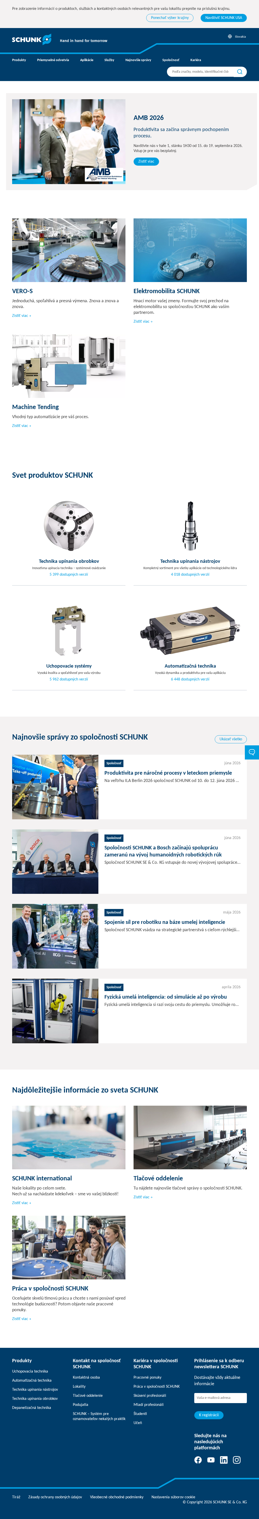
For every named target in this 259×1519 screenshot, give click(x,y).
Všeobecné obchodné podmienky (116, 1497)
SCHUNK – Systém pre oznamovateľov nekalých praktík (99, 1416)
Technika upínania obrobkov (35, 1399)
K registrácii (209, 1415)
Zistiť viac (146, 162)
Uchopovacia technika (30, 1372)
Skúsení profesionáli (150, 1396)
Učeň (138, 1423)
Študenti (140, 1414)
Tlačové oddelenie (88, 1396)
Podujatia (80, 1405)
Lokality (79, 1387)
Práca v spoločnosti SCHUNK (157, 1387)
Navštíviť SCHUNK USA (223, 18)
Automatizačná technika (32, 1381)
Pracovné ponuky (147, 1378)
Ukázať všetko (231, 739)
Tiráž (16, 1497)
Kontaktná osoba (86, 1378)
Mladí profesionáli (149, 1405)
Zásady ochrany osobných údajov (55, 1497)
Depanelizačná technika (31, 1408)
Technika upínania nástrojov (35, 1390)
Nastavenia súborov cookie (173, 1497)
